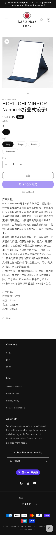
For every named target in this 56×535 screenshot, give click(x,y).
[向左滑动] (21, 93)
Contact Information (15, 407)
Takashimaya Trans (16, 526)
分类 (8, 352)
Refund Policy (12, 393)
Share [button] (8, 318)
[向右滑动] (34, 93)
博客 (8, 367)
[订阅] (45, 461)
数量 (4, 158)
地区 (8, 360)
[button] (6, 20)
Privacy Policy (12, 400)
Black (35, 145)
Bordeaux (11, 152)
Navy (9, 145)
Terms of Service (14, 386)
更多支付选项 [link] (28, 192)
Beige (22, 145)
